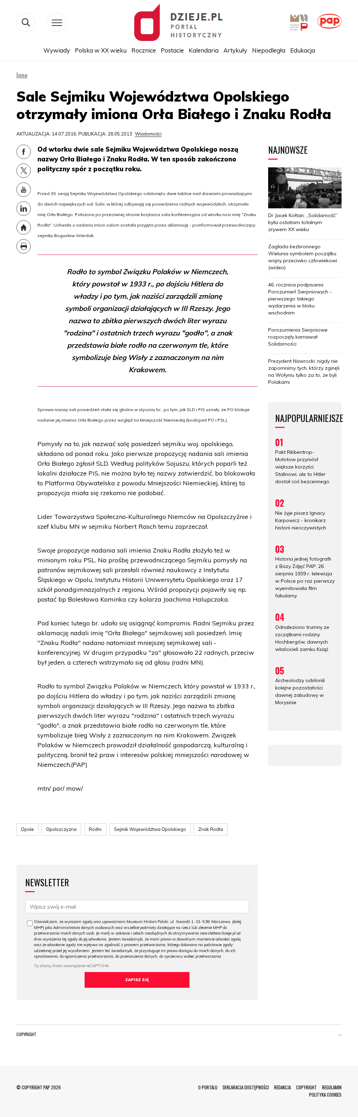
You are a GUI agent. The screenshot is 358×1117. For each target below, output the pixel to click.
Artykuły (235, 50)
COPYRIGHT (306, 1087)
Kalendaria (204, 50)
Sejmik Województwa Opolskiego (150, 829)
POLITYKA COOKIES (325, 1094)
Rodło (95, 829)
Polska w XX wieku (101, 50)
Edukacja (302, 50)
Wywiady (56, 50)
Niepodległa (268, 50)
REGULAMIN (332, 1087)
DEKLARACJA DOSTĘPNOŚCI (246, 1087)
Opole (27, 829)
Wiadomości (148, 134)
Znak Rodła (210, 829)
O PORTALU (207, 1087)
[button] (340, 1036)
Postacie (172, 50)
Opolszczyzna (61, 829)
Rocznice (143, 50)
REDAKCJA (282, 1087)
